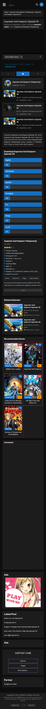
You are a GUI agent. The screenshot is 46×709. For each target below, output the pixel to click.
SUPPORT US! (10, 67)
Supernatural (33, 278)
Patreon (23, 661)
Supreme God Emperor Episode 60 (32, 321)
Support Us (15, 705)
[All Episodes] (23, 74)
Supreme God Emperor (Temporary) (27, 27)
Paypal (23, 666)
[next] (37, 74)
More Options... (23, 670)
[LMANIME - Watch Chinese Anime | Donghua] (11, 6)
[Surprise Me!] (42, 4)
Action (7, 278)
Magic (24, 278)
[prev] (8, 74)
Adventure (16, 278)
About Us (31, 705)
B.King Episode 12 (10, 622)
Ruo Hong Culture (17, 253)
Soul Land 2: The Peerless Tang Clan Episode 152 (20, 631)
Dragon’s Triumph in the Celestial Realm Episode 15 (21, 627)
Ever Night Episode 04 (11, 635)
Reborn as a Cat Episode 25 (13, 618)
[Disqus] (23, 476)
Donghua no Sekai (10, 684)
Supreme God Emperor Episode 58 (32, 306)
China (14, 264)
